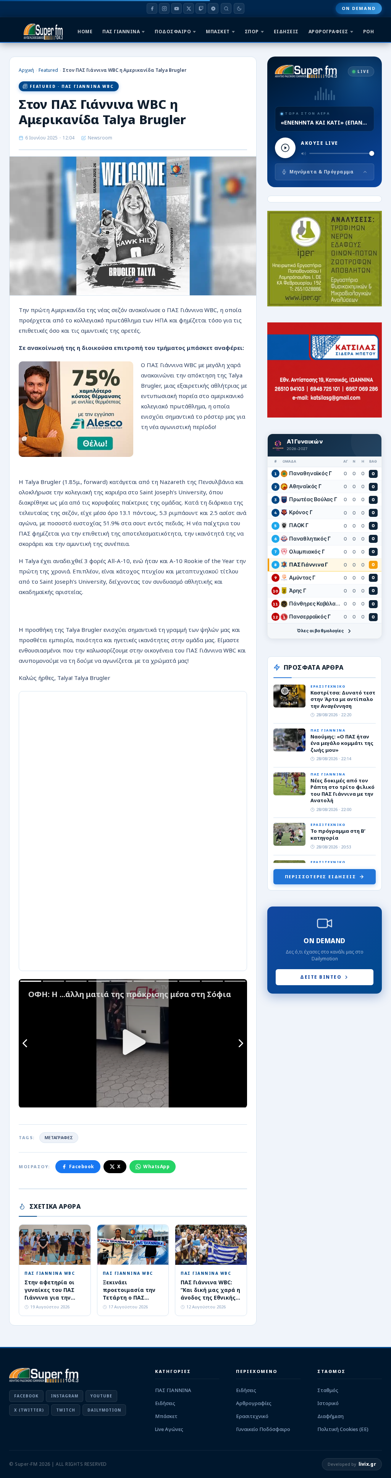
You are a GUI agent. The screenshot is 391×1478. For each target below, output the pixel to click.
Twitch (65, 1410)
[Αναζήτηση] (226, 8)
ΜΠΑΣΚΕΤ (218, 31)
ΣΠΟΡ (252, 31)
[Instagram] (164, 8)
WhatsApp (156, 1166)
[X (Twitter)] (188, 8)
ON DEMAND (359, 8)
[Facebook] (152, 8)
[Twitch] (201, 8)
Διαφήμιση (330, 1416)
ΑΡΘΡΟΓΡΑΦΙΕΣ (328, 31)
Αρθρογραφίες (253, 1403)
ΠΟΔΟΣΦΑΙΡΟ (173, 31)
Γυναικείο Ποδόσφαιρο (263, 1429)
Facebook (81, 1166)
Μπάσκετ (166, 1416)
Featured (48, 70)
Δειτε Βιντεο (320, 977)
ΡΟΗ (368, 31)
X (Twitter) (29, 1410)
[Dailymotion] (213, 8)
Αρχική (26, 70)
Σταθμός (327, 1390)
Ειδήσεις (165, 1403)
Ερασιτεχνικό (252, 1416)
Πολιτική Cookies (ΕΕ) (342, 1429)
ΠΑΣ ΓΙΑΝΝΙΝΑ (121, 31)
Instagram (64, 1396)
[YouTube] (176, 8)
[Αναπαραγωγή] (285, 148)
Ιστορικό (328, 1403)
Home (85, 31)
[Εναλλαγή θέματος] (239, 8)
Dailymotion (104, 1410)
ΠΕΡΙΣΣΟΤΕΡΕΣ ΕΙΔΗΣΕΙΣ (320, 876)
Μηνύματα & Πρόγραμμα (321, 171)
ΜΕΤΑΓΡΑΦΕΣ (59, 1137)
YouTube (101, 1396)
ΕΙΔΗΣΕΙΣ (286, 31)
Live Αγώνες (169, 1429)
